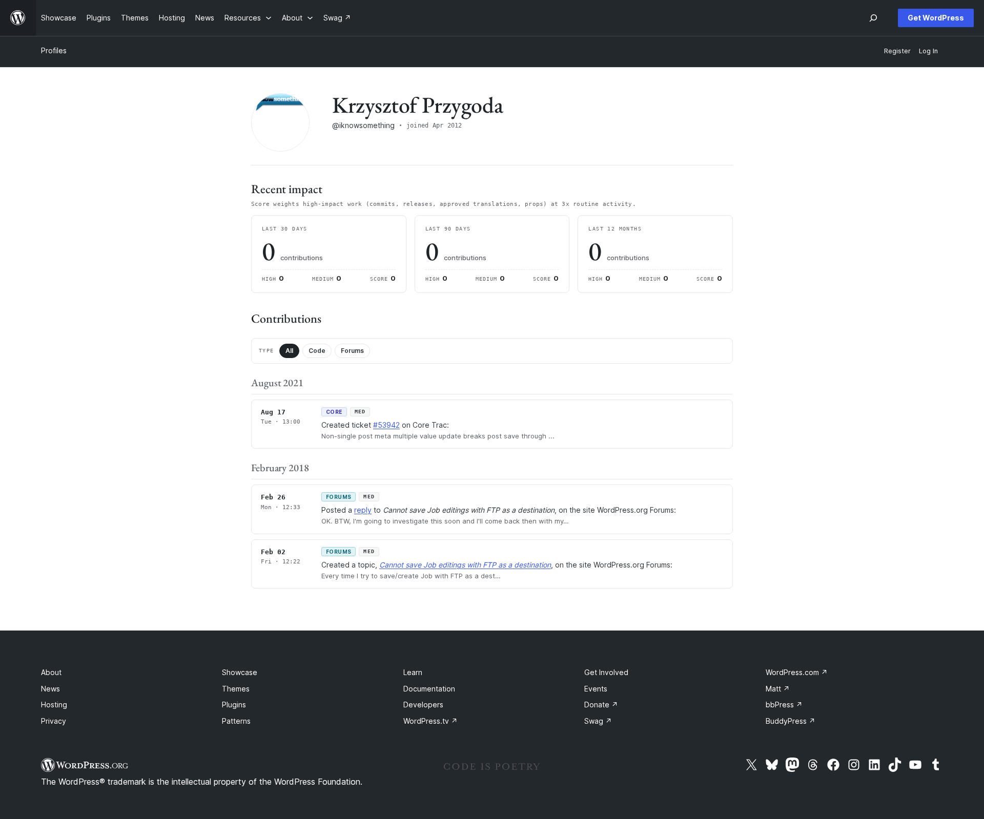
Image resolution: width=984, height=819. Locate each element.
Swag (598, 721)
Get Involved (606, 672)
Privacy (53, 721)
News (50, 688)
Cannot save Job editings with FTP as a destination (465, 564)
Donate (601, 704)
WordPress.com (797, 672)
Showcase (239, 672)
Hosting (54, 704)
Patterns (236, 721)
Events (595, 688)
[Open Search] (873, 18)
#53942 (386, 425)
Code (317, 350)
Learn (412, 672)
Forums (352, 350)
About (51, 672)
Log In (928, 51)
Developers (423, 704)
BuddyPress (790, 721)
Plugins (234, 704)
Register (897, 51)
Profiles (54, 50)
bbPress (784, 704)
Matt (778, 688)
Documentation (429, 688)
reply (363, 510)
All (289, 350)
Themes (236, 688)
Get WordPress (936, 17)
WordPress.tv (430, 721)
